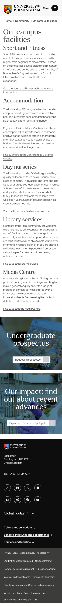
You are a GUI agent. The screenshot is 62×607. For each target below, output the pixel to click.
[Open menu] (54, 8)
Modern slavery (27, 552)
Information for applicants (17, 576)
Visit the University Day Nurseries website (27, 211)
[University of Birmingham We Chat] (27, 499)
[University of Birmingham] (22, 8)
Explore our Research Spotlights (27, 423)
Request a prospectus (28, 359)
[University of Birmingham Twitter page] (27, 487)
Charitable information (15, 584)
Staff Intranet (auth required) (19, 560)
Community (22, 21)
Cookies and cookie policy (41, 584)
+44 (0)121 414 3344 (19, 473)
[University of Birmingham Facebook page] (37, 487)
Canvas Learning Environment (19, 568)
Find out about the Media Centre (21, 308)
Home (8, 21)
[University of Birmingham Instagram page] (7, 487)
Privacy (7, 552)
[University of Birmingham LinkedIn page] (17, 487)
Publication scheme (45, 568)
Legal (15, 552)
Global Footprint (16, 513)
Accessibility (43, 552)
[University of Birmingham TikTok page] (7, 499)
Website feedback (13, 593)
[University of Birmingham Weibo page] (17, 499)
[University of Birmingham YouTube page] (37, 499)
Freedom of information (43, 576)
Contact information (34, 593)
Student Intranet (43, 560)
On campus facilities (45, 21)
